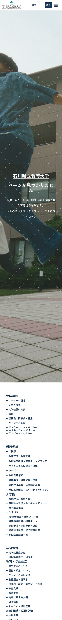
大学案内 (12, 396)
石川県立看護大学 (31, 176)
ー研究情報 (12, 602)
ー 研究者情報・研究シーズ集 (22, 516)
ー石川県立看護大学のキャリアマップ (26, 461)
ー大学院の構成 (14, 507)
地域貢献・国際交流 (19, 610)
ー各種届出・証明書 (17, 579)
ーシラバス (12, 470)
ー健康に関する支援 (17, 597)
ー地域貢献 (12, 615)
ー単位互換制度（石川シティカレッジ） (28, 489)
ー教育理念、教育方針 (18, 456)
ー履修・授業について (18, 570)
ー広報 (9, 414)
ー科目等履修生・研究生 (19, 557)
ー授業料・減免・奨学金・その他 (24, 584)
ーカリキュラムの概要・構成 (21, 465)
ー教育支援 (12, 588)
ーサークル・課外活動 (18, 606)
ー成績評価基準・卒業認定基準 (23, 485)
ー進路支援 (12, 593)
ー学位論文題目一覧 (17, 534)
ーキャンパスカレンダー (19, 575)
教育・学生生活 (16, 561)
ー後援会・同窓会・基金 (19, 418)
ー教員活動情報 (14, 475)
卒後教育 (12, 548)
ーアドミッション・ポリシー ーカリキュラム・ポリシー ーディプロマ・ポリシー (21, 430)
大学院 (10, 494)
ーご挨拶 (11, 451)
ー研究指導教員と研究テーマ (21, 521)
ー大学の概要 (13, 405)
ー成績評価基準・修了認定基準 (23, 530)
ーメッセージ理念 (15, 400)
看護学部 (12, 446)
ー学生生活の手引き (17, 566)
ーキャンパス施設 (15, 423)
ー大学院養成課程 (15, 552)
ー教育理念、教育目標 (18, 498)
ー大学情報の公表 (15, 409)
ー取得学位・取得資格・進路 (21, 480)
